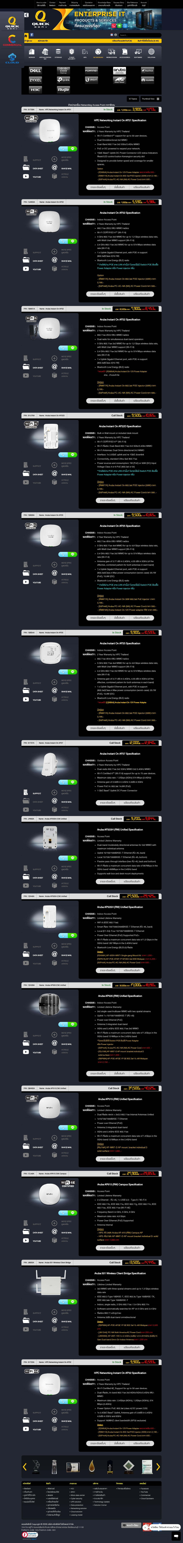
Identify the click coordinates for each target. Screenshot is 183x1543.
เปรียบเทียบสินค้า (142, 187)
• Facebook (144, 1488)
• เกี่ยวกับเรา (27, 1492)
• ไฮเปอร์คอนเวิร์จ (52, 1492)
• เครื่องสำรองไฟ (52, 1501)
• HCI (72, 1488)
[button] (29, 1536)
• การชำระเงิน (98, 1492)
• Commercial (145, 1495)
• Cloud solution (76, 1511)
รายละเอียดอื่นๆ (98, 187)
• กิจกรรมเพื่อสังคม (123, 1488)
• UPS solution (75, 1501)
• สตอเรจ (49, 1495)
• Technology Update (101, 1501)
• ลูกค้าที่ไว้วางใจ (29, 1495)
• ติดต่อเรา (27, 1488)
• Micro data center (77, 1495)
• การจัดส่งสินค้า (99, 1495)
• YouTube (144, 1492)
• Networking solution (78, 1508)
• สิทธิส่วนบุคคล (29, 1498)
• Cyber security (76, 1498)
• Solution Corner (100, 1505)
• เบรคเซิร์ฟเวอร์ (52, 1498)
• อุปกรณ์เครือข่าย (52, 1505)
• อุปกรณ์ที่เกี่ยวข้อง (53, 1511)
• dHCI (72, 1492)
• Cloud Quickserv (147, 1498)
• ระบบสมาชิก (98, 1498)
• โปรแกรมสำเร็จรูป (53, 1515)
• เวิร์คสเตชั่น (51, 1508)
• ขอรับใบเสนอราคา (100, 1488)
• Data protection (76, 1505)
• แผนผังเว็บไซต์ (28, 1501)
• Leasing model (76, 1515)
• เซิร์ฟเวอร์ (50, 1488)
